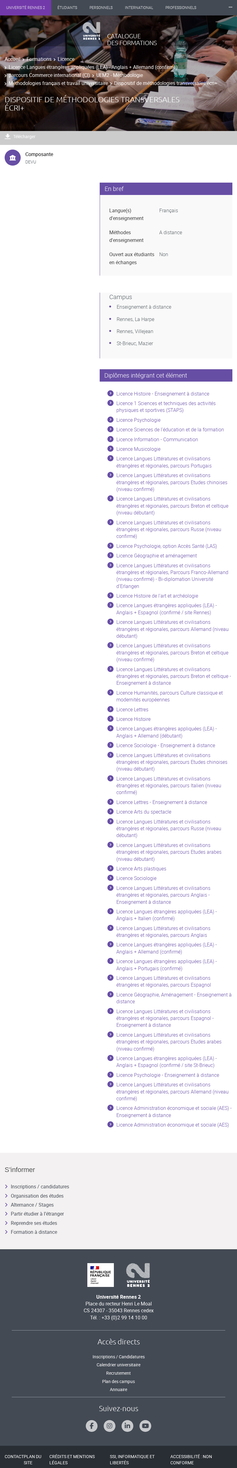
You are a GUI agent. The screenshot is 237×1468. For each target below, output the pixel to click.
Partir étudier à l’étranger (37, 1213)
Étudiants (67, 8)
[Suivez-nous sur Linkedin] (127, 1426)
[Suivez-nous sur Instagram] (109, 1426)
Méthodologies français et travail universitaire (58, 83)
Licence (66, 59)
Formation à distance (34, 1232)
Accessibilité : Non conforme (191, 1459)
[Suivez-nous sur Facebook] (92, 1426)
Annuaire (118, 1389)
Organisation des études (37, 1195)
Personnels (101, 8)
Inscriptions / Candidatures (119, 1357)
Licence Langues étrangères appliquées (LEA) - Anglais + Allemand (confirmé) (93, 67)
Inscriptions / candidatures (40, 1186)
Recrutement (118, 1373)
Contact (14, 1456)
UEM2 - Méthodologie (119, 75)
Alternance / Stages (32, 1204)
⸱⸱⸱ (230, 7)
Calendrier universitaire (118, 1365)
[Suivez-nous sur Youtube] (145, 1426)
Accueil (12, 59)
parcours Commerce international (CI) (49, 75)
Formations (39, 59)
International (139, 8)
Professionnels (180, 8)
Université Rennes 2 (25, 8)
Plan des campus (118, 1381)
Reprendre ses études (34, 1223)
